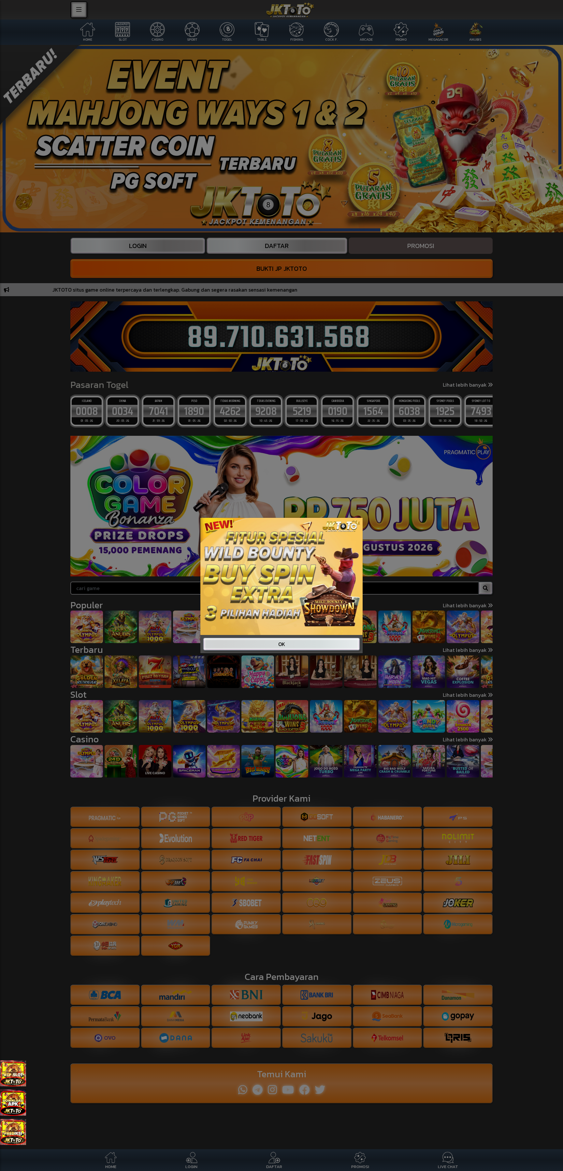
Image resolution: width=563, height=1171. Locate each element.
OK (281, 644)
